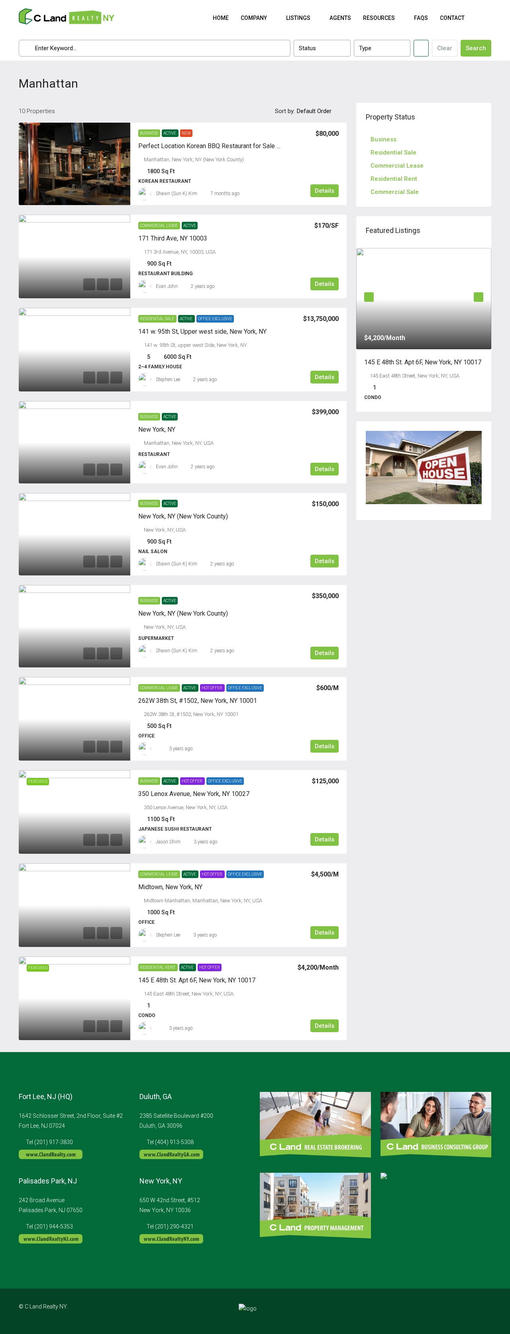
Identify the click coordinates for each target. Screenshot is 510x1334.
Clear (444, 48)
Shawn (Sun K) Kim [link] (176, 193)
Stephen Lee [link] (168, 379)
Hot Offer (212, 688)
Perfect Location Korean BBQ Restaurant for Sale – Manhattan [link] (224, 146)
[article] (423, 330)
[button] (477, 81)
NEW (186, 133)
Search (476, 48)
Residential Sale (157, 319)
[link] (74, 164)
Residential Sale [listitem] (393, 152)
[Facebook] (442, 1311)
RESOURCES (379, 18)
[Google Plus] (470, 1311)
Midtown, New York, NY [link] (170, 887)
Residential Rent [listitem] (394, 178)
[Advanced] (421, 48)
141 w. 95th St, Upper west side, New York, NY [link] (202, 331)
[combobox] (322, 48)
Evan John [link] (167, 286)
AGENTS (340, 18)
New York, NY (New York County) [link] (183, 516)
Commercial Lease (159, 225)
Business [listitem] (383, 139)
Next (478, 297)
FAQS (421, 18)
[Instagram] (456, 1311)
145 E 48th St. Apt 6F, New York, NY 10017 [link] (196, 980)
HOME (221, 18)
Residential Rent (158, 967)
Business (149, 133)
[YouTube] (484, 1311)
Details (324, 190)
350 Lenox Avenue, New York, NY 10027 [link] (193, 794)
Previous (369, 297)
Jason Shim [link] (168, 842)
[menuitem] (479, 18)
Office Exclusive (215, 319)
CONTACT (452, 18)
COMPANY (254, 18)
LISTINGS (298, 18)
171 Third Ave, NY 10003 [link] (172, 238)
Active (170, 133)
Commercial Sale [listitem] (395, 192)
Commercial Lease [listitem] (397, 165)
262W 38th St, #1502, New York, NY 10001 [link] (197, 700)
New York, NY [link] (156, 429)
